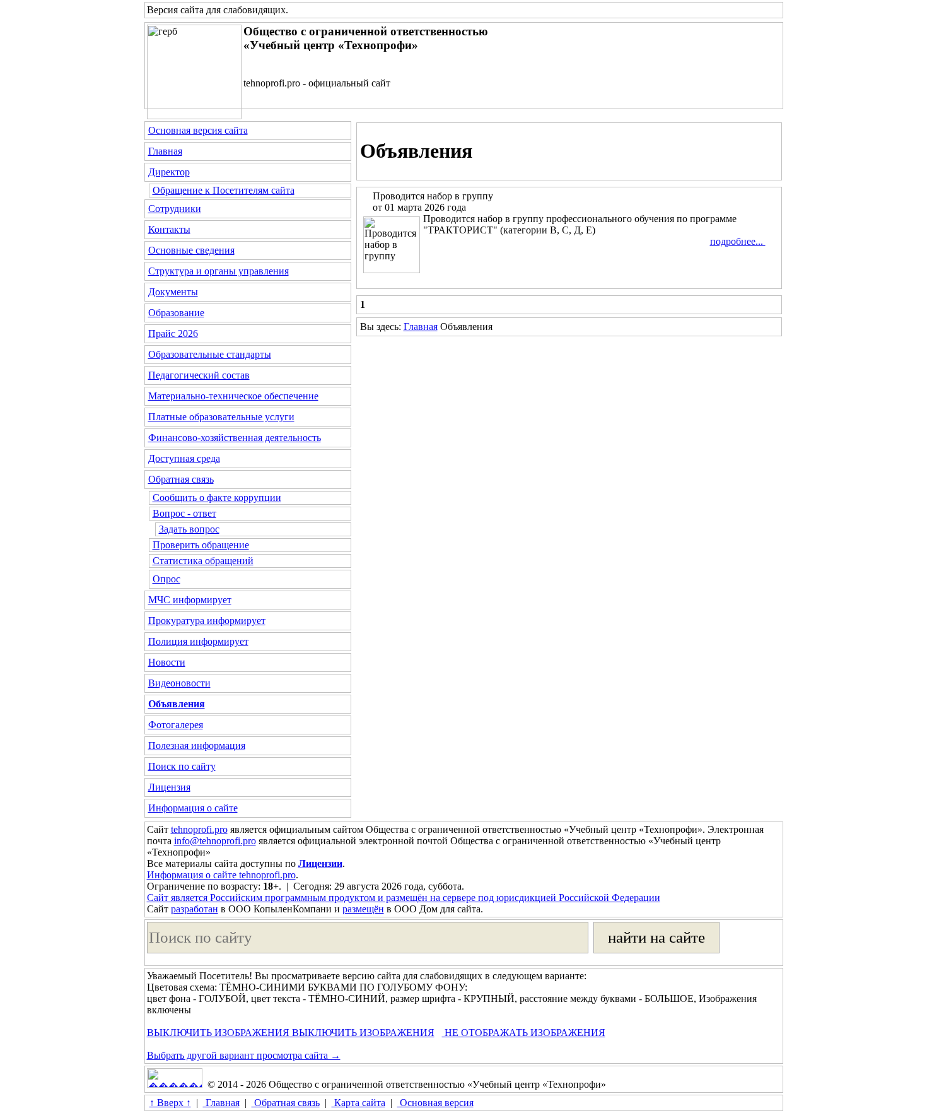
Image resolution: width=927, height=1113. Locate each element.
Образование (176, 312)
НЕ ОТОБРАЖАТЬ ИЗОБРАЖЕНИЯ (523, 1032)
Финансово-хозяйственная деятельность (234, 437)
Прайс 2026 (173, 333)
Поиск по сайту (182, 766)
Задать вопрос (189, 529)
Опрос (166, 579)
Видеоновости (179, 683)
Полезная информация (196, 745)
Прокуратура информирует (206, 620)
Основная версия (435, 1102)
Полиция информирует (198, 641)
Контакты (169, 229)
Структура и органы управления (218, 271)
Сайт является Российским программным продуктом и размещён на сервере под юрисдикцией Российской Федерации (403, 897)
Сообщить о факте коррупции (217, 497)
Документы (173, 291)
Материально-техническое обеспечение (233, 396)
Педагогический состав (199, 375)
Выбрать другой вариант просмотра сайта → (244, 1055)
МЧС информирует (189, 599)
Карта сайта (358, 1102)
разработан (194, 909)
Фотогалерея (175, 724)
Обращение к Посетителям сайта (223, 190)
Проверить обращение (201, 544)
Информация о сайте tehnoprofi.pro (221, 874)
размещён (363, 909)
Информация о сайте (193, 808)
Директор (169, 172)
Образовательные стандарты (209, 354)
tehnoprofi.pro (199, 829)
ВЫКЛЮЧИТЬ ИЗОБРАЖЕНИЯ (218, 1032)
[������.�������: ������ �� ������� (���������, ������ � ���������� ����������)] (174, 1078)
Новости (166, 662)
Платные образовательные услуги (221, 416)
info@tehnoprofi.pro (215, 840)
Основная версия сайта (198, 130)
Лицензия (169, 787)
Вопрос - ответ (184, 513)
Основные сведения (191, 250)
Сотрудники (174, 208)
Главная (165, 151)
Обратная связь (181, 479)
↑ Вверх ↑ (170, 1102)
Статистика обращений (203, 560)
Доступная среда (184, 458)
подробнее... (738, 241)
